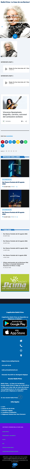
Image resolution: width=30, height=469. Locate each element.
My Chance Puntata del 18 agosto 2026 (13, 213)
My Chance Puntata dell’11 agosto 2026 (15, 248)
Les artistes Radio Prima (9, 12)
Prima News (7, 230)
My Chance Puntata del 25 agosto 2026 (13, 183)
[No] (14, 467)
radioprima (9, 136)
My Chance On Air (7, 179)
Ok (15, 464)
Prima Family (6, 287)
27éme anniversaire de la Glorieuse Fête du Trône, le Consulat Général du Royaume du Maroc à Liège (15, 264)
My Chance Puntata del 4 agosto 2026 (15, 255)
